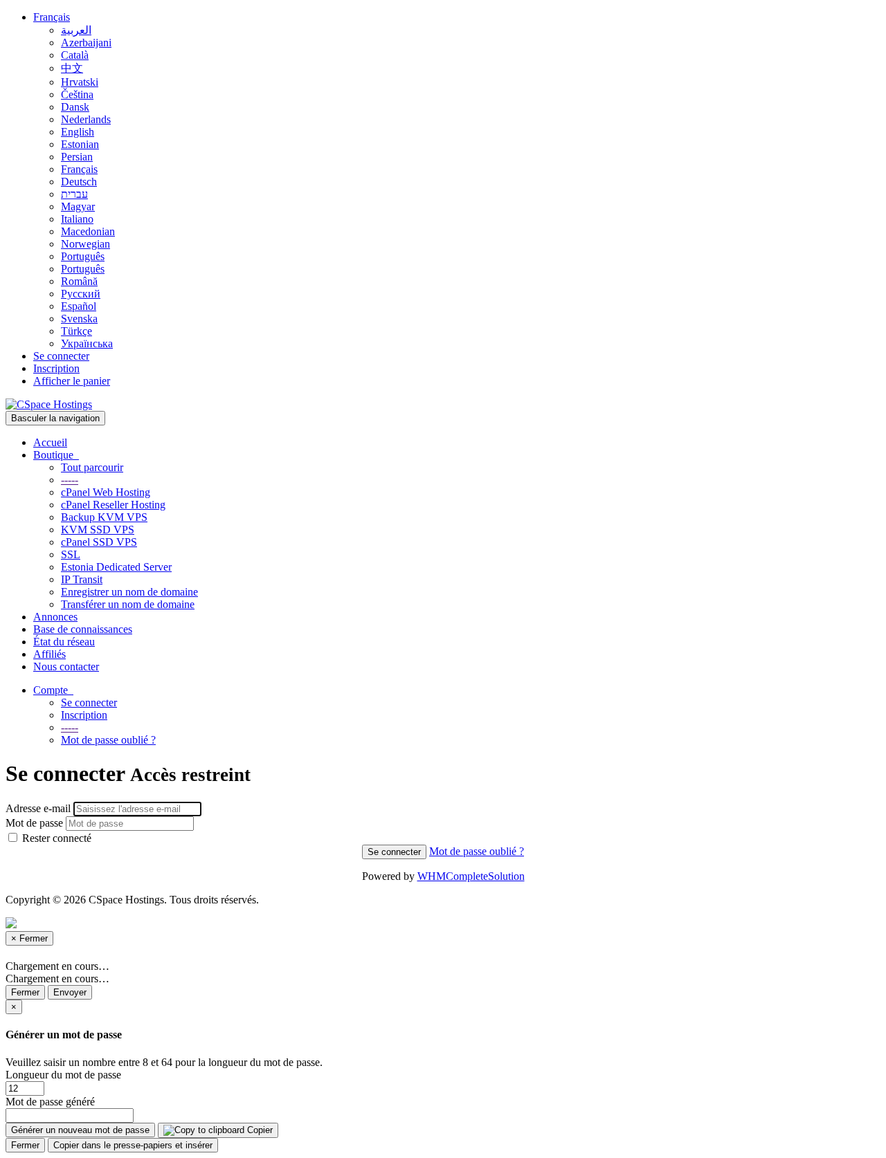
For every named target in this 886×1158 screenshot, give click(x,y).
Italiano (77, 219)
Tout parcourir (92, 467)
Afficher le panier (71, 381)
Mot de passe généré (50, 1102)
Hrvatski (79, 82)
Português (83, 256)
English (77, 132)
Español (78, 306)
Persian (77, 157)
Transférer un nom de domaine (128, 604)
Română (79, 281)
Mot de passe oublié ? (108, 740)
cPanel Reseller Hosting (113, 505)
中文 (72, 68)
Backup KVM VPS (104, 517)
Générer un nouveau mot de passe (80, 1130)
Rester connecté (55, 838)
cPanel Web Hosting (105, 492)
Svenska (79, 318)
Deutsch (79, 181)
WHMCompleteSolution (471, 876)
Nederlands (86, 119)
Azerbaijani (86, 42)
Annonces (55, 617)
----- (69, 480)
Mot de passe (34, 823)
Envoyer (70, 992)
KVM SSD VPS (97, 529)
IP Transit (81, 579)
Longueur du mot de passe (63, 1075)
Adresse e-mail (38, 808)
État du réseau (64, 641)
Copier (258, 1130)
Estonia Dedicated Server (116, 567)
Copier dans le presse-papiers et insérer (133, 1145)
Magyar (78, 206)
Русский (80, 294)
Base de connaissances (82, 629)
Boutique (56, 455)
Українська (87, 343)
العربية (76, 30)
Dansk (75, 107)
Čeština (77, 94)
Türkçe (76, 331)
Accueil (50, 442)
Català (75, 55)
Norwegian (85, 244)
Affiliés (49, 654)
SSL (70, 554)
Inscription (56, 368)
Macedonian (88, 231)
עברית (74, 194)
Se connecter (61, 356)
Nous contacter (66, 666)
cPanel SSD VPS (99, 542)
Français (51, 17)
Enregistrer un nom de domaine (129, 592)
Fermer (25, 992)
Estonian (80, 144)
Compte (53, 690)
